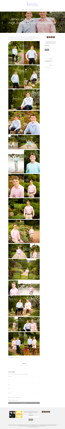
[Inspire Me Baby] (18, 418)
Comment (10, 376)
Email (9, 388)
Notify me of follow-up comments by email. (14, 397)
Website (9, 392)
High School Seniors (16, 357)
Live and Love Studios (32, 4)
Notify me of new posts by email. (13, 400)
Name (9, 384)
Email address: (47, 45)
